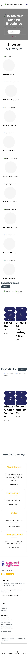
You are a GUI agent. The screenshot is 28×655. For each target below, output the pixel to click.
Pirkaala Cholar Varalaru (9, 411)
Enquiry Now (13, 32)
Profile (24, 653)
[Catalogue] (17, 652)
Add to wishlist (10, 309)
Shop (3, 653)
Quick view (10, 314)
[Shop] (3, 652)
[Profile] (24, 652)
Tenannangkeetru (21, 410)
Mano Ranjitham (9, 326)
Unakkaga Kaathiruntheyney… (21, 329)
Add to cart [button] (10, 319)
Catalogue (17, 653)
